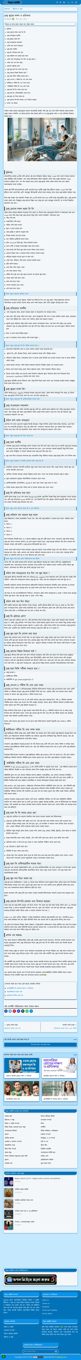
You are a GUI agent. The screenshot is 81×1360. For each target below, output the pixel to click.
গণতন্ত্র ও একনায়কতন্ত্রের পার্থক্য (24, 1222)
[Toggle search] (72, 2)
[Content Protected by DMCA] (38, 1357)
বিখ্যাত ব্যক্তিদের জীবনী (11, 1333)
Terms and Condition (49, 1310)
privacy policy (47, 1313)
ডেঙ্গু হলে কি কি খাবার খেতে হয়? (17, 89)
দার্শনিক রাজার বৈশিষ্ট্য (21, 1189)
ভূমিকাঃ (9, 29)
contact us (46, 1303)
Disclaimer (45, 1307)
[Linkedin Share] (18, 1011)
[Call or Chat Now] (3, 1356)
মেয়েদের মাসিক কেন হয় (15, 995)
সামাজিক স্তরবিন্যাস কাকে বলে (24, 1200)
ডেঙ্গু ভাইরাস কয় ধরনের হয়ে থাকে (17, 56)
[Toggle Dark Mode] (68, 2)
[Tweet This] (10, 1011)
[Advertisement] (40, 1250)
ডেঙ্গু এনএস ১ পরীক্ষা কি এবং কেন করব (19, 79)
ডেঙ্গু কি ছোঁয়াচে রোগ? (13, 66)
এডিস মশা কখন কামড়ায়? (15, 46)
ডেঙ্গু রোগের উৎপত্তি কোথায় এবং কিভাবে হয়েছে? (22, 100)
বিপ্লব (61, 1327)
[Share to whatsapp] (27, 1011)
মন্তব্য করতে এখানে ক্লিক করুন (41, 1045)
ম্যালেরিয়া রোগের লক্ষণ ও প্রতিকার (54, 1076)
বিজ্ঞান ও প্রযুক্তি (8, 1327)
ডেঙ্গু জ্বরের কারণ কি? (13, 39)
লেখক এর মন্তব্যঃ (12, 103)
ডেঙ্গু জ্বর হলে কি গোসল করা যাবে (17, 69)
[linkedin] (64, 2)
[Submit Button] (56, 1351)
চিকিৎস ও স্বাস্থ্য (8, 1337)
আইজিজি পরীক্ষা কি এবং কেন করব (18, 86)
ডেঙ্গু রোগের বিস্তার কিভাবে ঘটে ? (17, 73)
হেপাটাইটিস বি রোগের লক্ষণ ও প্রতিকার (20, 988)
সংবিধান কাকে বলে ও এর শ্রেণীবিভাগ (26, 1211)
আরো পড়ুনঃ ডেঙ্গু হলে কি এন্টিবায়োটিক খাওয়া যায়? (23, 399)
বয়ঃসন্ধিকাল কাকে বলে (14, 992)
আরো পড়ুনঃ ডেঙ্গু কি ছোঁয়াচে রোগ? (17, 294)
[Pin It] (14, 1011)
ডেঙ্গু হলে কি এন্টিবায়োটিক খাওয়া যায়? (18, 93)
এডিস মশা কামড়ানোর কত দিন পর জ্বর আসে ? (21, 59)
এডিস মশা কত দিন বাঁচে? (15, 62)
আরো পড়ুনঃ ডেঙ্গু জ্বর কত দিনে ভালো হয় (19, 435)
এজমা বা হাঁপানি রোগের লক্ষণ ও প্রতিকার (18, 1076)
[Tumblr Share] (22, 1011)
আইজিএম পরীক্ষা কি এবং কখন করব (18, 83)
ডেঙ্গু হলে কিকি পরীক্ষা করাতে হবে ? (18, 76)
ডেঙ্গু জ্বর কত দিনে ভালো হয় (15, 96)
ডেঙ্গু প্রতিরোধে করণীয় (13, 35)
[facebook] (57, 2)
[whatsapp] (60, 2)
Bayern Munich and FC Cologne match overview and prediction (37, 1178)
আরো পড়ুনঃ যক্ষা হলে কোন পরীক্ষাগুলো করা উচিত (22, 558)
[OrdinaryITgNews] (30, 1279)
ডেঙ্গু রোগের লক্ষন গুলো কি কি (16, 32)
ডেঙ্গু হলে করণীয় (12, 49)
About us (45, 1300)
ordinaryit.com (61, 1357)
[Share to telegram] (31, 1011)
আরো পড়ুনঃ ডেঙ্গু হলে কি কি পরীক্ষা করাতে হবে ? (22, 345)
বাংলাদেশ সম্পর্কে (9, 1330)
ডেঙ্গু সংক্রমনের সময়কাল (14, 42)
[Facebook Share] (6, 1011)
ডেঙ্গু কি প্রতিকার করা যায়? (15, 52)
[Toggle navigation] (76, 2)
